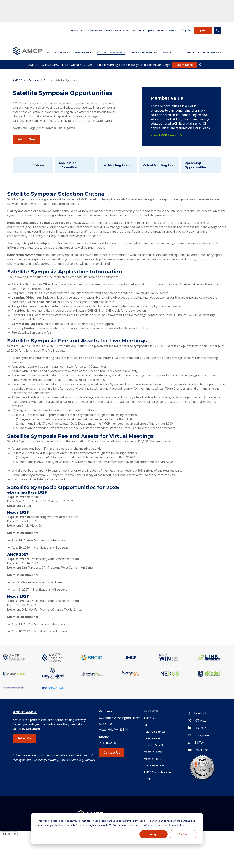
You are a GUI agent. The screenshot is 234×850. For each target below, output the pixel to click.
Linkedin (200, 728)
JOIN (203, 30)
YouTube (201, 750)
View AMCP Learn (163, 135)
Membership (83, 52)
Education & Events (111, 52)
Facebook (200, 713)
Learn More (184, 65)
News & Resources (144, 52)
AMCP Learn (151, 718)
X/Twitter (201, 721)
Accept (153, 834)
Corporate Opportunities (202, 52)
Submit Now (26, 139)
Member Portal (153, 758)
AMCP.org (19, 80)
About (74, 30)
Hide (6, 833)
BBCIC (142, 30)
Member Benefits (154, 745)
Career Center (152, 738)
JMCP (151, 30)
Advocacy (170, 52)
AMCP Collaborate (154, 731)
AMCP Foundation (92, 30)
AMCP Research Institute (120, 30)
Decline (183, 834)
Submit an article (24, 755)
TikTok (199, 743)
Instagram (202, 735)
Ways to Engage (57, 52)
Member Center (166, 30)
